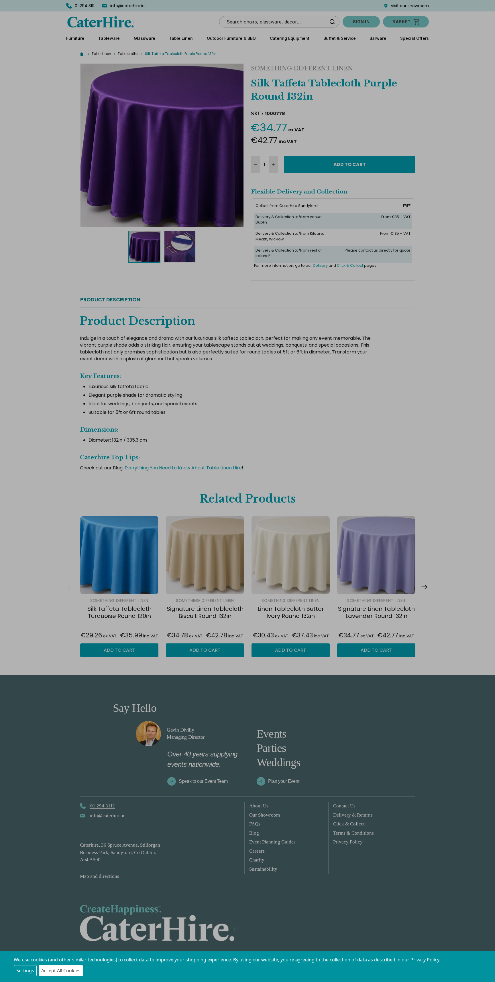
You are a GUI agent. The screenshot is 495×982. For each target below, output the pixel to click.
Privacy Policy (424, 960)
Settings (25, 970)
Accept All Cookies (60, 970)
